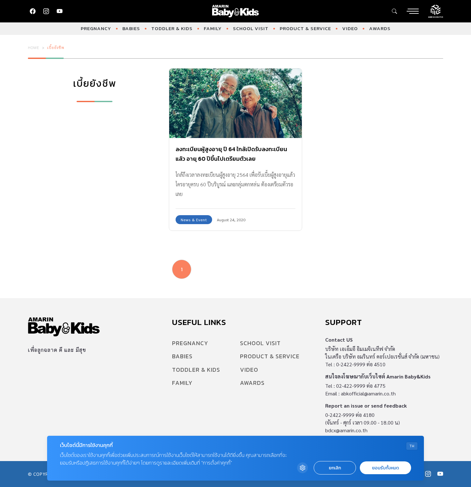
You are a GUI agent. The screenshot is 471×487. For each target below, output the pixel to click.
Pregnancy (96, 28)
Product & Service (305, 28)
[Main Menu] (412, 11)
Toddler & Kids (172, 28)
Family (213, 28)
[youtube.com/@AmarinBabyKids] (59, 11)
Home (33, 47)
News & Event (194, 219)
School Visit (251, 28)
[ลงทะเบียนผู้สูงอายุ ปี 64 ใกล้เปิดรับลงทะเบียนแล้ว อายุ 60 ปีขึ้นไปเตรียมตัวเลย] (235, 103)
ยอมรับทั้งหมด (385, 468)
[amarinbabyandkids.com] (235, 11)
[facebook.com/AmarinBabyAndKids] (32, 11)
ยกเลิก (335, 468)
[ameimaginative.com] (435, 10)
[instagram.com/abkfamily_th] (46, 11)
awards (380, 28)
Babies (131, 28)
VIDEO (350, 28)
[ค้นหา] (394, 11)
